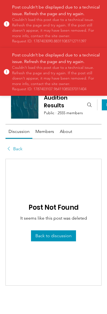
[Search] (89, 104)
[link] (19, 131)
